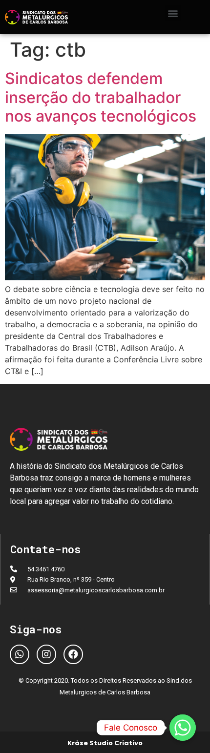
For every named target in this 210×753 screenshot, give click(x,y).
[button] (173, 13)
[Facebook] (73, 654)
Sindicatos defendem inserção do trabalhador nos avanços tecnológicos (100, 97)
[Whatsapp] (19, 654)
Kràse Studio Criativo (105, 743)
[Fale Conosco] (182, 727)
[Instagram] (46, 654)
